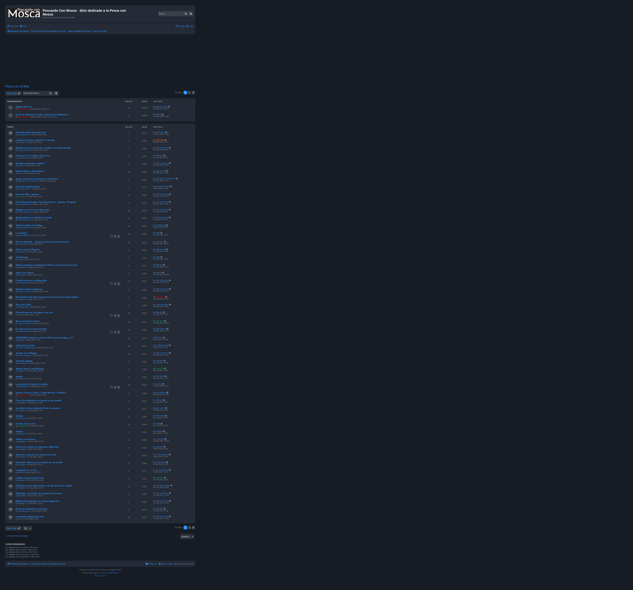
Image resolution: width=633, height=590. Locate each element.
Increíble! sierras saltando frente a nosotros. (38, 408)
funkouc (21, 197)
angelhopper (161, 225)
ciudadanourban (162, 345)
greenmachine (24, 189)
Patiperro (21, 371)
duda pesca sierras (25, 345)
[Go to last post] (169, 107)
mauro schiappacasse (27, 348)
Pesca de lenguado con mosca (31, 509)
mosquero (160, 242)
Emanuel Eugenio (162, 186)
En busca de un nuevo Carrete (31, 329)
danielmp (159, 265)
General (53, 117)
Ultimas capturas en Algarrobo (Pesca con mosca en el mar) (46, 265)
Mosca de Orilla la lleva (28, 321)
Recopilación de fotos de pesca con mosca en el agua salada (47, 297)
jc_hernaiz (22, 244)
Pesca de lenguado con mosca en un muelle (38, 400)
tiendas (19, 416)
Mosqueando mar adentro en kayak (33, 217)
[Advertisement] (100, 59)
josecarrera (160, 408)
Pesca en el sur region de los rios (33, 155)
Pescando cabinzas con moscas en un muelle (39, 462)
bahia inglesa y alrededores (30, 171)
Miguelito (159, 312)
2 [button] (189, 92)
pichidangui (22, 257)
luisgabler (22, 267)
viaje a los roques (25, 273)
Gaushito (160, 321)
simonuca (160, 140)
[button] (193, 92)
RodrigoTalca (23, 307)
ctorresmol (160, 439)
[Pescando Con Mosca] (24, 11)
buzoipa (159, 384)
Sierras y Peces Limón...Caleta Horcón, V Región (41, 392)
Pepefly (159, 114)
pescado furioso (24, 204)
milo (19, 519)
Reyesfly (159, 337)
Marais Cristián (162, 107)
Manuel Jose (23, 109)
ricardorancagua (162, 304)
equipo (19, 376)
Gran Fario (160, 297)
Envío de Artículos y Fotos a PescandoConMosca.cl (42, 114)
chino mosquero (24, 150)
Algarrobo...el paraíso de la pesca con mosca (39, 493)
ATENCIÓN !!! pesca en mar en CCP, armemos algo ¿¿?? (44, 337)
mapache (22, 158)
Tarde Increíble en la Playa (29, 225)
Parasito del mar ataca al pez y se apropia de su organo (44, 485)
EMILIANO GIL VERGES (28, 181)
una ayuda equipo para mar (30, 516)
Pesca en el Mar (17, 86)
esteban (21, 275)
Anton (20, 166)
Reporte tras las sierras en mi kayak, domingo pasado (43, 148)
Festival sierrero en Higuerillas (31, 280)
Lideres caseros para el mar (30, 478)
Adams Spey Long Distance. (30, 368)
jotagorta (21, 252)
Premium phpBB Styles (110, 573)
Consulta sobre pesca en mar (30, 132)
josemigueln (160, 132)
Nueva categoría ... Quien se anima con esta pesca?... (43, 242)
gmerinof (21, 457)
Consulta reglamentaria (27, 186)
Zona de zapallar (24, 361)
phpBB (91, 570)
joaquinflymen (23, 135)
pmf (19, 315)
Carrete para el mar (25, 423)
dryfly (20, 173)
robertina (21, 142)
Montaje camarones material (30, 163)
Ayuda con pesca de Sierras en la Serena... (38, 179)
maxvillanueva (24, 511)
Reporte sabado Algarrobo (29, 289)
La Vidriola (21, 233)
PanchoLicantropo (163, 485)
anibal (158, 423)
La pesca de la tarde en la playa (32, 384)
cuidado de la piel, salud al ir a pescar (35, 140)
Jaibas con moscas (25, 439)
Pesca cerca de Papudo (28, 249)
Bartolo (21, 472)
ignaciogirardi (23, 228)
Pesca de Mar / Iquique (27, 194)
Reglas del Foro (24, 107)
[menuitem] (23, 26)
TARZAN (159, 400)
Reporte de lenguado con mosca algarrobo (37, 501)
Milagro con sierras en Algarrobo (32, 210)
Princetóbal (22, 283)
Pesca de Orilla (23, 304)
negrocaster (160, 171)
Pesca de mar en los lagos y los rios (34, 312)
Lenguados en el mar (26, 470)
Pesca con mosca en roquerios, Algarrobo (37, 447)
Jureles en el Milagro (26, 353)
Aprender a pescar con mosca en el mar (36, 454)
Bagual (21, 340)
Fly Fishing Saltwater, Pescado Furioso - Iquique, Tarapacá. (46, 202)
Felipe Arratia (161, 462)
